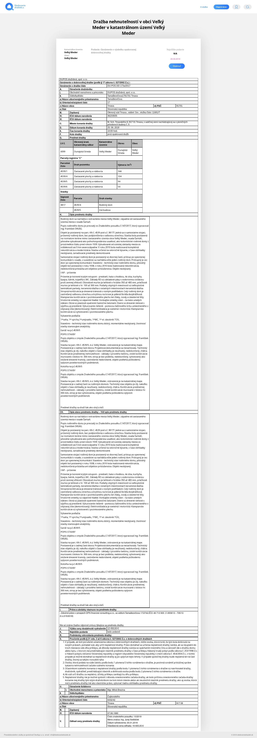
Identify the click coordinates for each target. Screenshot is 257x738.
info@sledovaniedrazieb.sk (60, 734)
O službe (204, 7)
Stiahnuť (177, 66)
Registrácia (221, 7)
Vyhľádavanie (247, 7)
